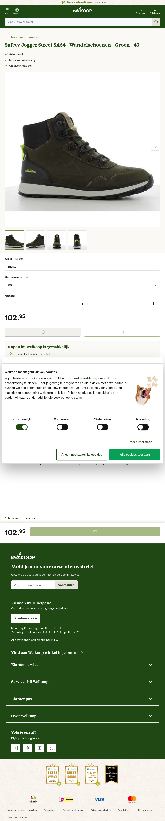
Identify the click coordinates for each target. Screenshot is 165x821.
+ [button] (153, 304)
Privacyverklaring (101, 810)
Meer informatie (141, 442)
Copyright (50, 810)
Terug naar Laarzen (24, 37)
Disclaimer (124, 810)
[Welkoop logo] (82, 9)
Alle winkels (145, 810)
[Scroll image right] (155, 146)
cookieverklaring (85, 378)
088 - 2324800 (76, 632)
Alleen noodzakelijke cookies (81, 454)
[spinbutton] (82, 304)
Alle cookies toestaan (135, 454)
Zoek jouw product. (21, 22)
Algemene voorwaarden (22, 810)
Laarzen (29, 518)
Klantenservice (25, 618)
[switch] (62, 427)
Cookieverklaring (73, 810)
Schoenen (11, 518)
